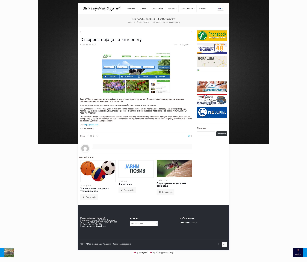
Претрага (201, 128)
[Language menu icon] (220, 8)
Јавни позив (125, 184)
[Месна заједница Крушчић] (102, 8)
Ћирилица (184, 222)
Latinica (193, 222)
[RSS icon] (218, 244)
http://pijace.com (91, 125)
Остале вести (143, 22)
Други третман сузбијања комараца (171, 184)
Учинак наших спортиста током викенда (94, 189)
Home (129, 22)
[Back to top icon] (224, 244)
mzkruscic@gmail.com (96, 226)
